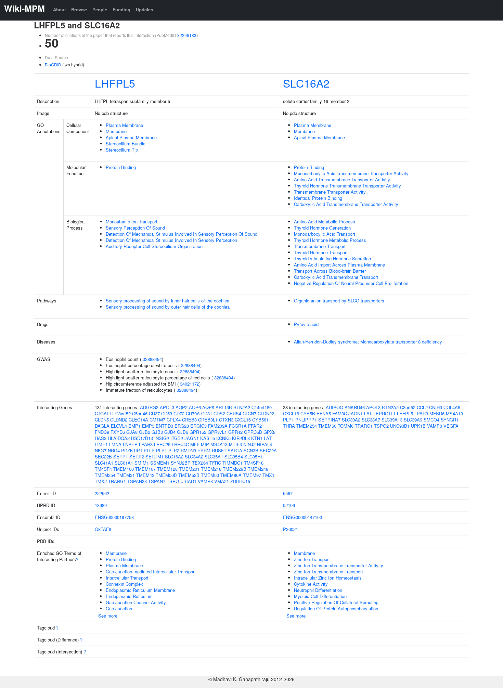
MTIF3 (235, 444)
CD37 (154, 413)
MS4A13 (219, 444)
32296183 (186, 35)
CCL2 (422, 407)
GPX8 (269, 432)
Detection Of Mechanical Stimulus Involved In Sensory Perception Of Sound (181, 234)
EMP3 (148, 426)
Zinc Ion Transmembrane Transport (328, 571)
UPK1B (418, 426)
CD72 (178, 413)
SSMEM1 (159, 462)
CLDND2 (118, 419)
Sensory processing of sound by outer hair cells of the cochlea (168, 306)
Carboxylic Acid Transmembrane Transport (336, 277)
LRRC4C (180, 444)
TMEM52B (188, 475)
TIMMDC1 (232, 462)
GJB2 (144, 432)
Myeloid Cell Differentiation (320, 596)
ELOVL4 (119, 426)
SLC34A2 (194, 456)
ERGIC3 (198, 426)
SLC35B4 (233, 456)
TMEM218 (211, 469)
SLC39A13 (392, 419)
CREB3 (189, 419)
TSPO (173, 481)
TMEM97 (252, 475)
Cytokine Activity (311, 584)
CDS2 (219, 413)
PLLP (149, 450)
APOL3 (167, 407)
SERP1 (120, 456)
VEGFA (451, 426)
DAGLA (102, 426)
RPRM (203, 450)
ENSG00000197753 (114, 517)
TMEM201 (189, 469)
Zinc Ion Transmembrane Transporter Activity (338, 565)
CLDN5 (102, 419)
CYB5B (307, 413)
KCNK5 (223, 438)
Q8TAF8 (103, 529)
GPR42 (235, 432)
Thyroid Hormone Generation (322, 227)
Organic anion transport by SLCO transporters (339, 300)
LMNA (115, 444)
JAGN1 (191, 438)
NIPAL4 (264, 444)
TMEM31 (126, 475)
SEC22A (268, 450)
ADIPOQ (334, 407)
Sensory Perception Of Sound (135, 227)
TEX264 (200, 462)
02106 (289, 505)
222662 (102, 493)
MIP (205, 444)
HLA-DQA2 (119, 438)
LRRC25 (162, 444)
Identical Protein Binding (318, 198)
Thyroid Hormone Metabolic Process (330, 240)
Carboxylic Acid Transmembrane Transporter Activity (346, 204)
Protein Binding (121, 167)
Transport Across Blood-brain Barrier (330, 271)
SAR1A (235, 450)
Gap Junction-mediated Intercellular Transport (151, 571)
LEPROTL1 (384, 413)
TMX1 (268, 475)
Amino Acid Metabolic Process (324, 221)
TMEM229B (234, 469)
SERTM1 (154, 456)
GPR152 (198, 432)
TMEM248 (258, 469)
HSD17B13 (142, 438)
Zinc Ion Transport (312, 559)
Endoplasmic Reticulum (129, 596)
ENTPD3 (164, 426)
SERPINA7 (329, 419)
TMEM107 (145, 469)
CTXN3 (226, 419)
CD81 (206, 413)
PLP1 (161, 450)
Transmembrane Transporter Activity (330, 192)
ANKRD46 (355, 407)
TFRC (215, 462)
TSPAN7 (156, 481)
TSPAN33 (137, 481)
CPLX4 (174, 419)
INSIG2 (161, 438)
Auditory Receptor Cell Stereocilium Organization (154, 246)
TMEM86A (231, 475)
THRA (289, 426)
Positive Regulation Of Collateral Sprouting (336, 602)
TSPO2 (381, 426)
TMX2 (101, 481)
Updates (144, 9)
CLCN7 (249, 413)
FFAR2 (255, 426)
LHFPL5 (115, 83)
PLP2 (173, 450)
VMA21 (221, 481)
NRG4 (114, 450)
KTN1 (256, 438)
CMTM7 (157, 419)
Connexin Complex (124, 584)
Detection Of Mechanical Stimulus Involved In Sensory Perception (171, 240)
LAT (268, 438)
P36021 (290, 529)
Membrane (116, 131)
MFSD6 (436, 413)
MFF (194, 444)
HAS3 (100, 438)
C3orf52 (123, 413)
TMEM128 (167, 469)
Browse (79, 9)
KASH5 (207, 438)
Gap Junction (119, 608)
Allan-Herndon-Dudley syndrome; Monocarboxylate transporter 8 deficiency (368, 341)
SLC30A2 (351, 419)
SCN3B (251, 450)
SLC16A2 (306, 83)
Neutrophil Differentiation (318, 590)
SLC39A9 (413, 419)
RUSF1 (219, 450)
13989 (101, 505)
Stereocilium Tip (122, 149)
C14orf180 (262, 407)
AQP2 (182, 407)
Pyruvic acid (306, 324)
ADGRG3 (149, 407)
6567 (288, 493)
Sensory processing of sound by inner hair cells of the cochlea (167, 300)
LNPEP (130, 444)
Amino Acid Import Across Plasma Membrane (339, 264)
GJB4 (170, 432)
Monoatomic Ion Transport (131, 221)
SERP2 (136, 456)
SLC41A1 (104, 462)
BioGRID (53, 64)
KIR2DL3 (241, 438)
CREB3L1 (208, 419)
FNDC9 (102, 432)
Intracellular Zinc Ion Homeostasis (328, 577)
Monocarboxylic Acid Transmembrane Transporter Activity (351, 173)
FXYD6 (118, 432)
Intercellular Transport (127, 577)
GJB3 (157, 432)
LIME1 (101, 444)
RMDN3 (188, 450)
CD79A (193, 413)
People (99, 9)
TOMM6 (345, 426)
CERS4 (234, 413)
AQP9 (208, 407)
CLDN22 (266, 413)
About (59, 9)
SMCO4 (431, 419)
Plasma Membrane (124, 125)
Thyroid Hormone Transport (321, 252)
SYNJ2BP (181, 462)
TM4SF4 (103, 469)
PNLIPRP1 (306, 419)
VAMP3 (205, 481)
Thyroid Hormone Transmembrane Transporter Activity (347, 185)
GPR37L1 (217, 432)
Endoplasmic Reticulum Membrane (140, 590)
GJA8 (132, 432)
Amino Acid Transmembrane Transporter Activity (342, 179)
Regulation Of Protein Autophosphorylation (336, 608)
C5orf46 (139, 413)
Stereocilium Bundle (125, 143)
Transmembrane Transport (320, 246)
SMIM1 (141, 462)
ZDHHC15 (240, 481)
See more (107, 615)
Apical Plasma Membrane (131, 137)
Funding (121, 9)
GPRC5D (253, 432)
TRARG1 (117, 481)
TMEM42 (145, 475)
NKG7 (100, 450)
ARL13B (224, 407)
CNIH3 (435, 407)
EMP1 (134, 426)
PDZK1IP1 (131, 450)
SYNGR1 (450, 419)
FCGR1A (238, 426)
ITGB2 (176, 438)
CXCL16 (243, 419)
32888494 (152, 359)
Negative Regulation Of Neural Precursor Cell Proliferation (351, 283)
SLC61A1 (124, 462)
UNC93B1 (400, 426)
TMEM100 (123, 469)
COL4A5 (451, 407)
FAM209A (218, 426)
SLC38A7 (371, 419)
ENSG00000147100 (302, 517)
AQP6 (195, 407)
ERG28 (182, 426)
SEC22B (103, 456)
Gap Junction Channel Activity (136, 602)
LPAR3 (146, 444)
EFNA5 (324, 413)
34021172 (189, 383)
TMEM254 (105, 475)
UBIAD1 (188, 481)
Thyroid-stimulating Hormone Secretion (332, 258)
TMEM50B (166, 475)
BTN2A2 (241, 407)
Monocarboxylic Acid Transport (324, 234)
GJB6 (182, 432)
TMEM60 (210, 475)
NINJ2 (249, 444)
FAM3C (339, 413)
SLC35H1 (253, 456)
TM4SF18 (253, 462)
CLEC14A (138, 419)
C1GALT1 (104, 413)
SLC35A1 (214, 456)
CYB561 (260, 419)
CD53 (166, 413)
